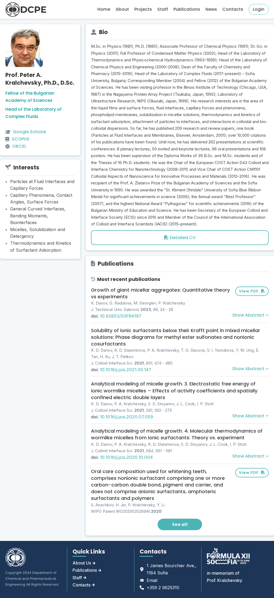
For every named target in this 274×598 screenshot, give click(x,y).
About (122, 9)
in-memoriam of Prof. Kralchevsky (224, 576)
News (211, 9)
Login (258, 9)
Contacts (232, 9)
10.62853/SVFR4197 (120, 316)
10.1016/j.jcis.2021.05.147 (125, 369)
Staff (162, 9)
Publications (186, 9)
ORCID (19, 146)
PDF (248, 291)
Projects (143, 9)
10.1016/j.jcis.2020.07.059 (126, 416)
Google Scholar (30, 132)
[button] (250, 315)
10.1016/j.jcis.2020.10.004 (126, 457)
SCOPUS (20, 139)
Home (103, 9)
